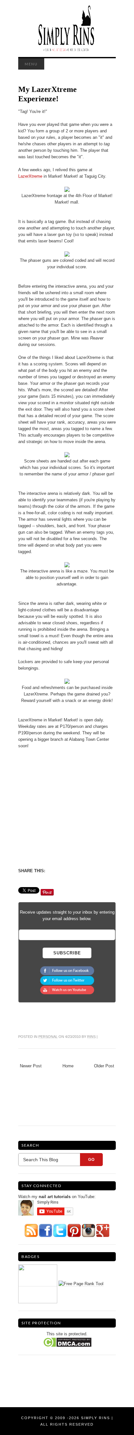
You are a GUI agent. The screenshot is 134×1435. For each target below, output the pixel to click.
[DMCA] (67, 1342)
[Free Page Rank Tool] (81, 1283)
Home (68, 1065)
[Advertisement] (72, 807)
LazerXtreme (30, 176)
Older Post (104, 1065)
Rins (91, 1037)
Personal (48, 1037)
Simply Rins (95, 1418)
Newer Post (31, 1065)
